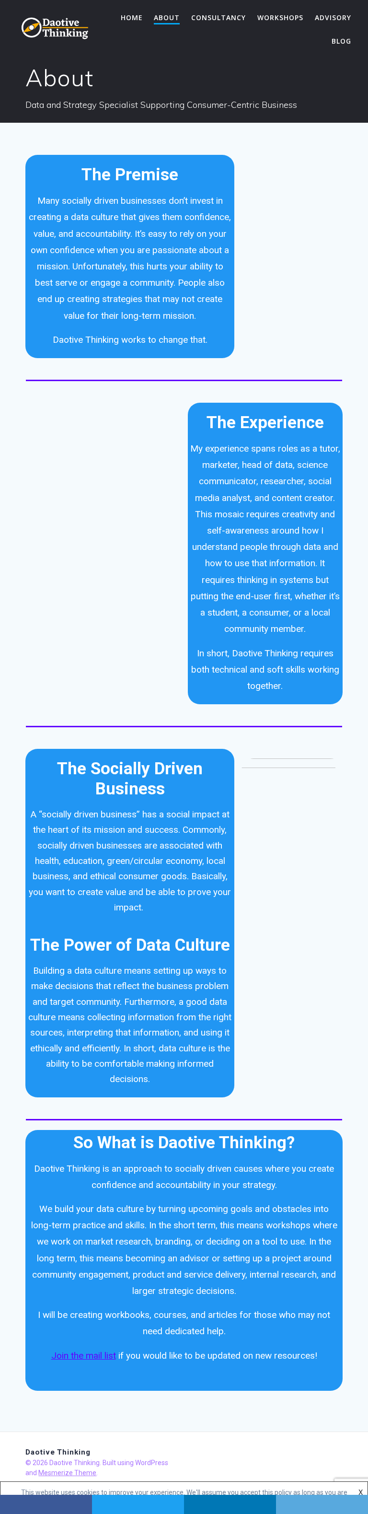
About (167, 17)
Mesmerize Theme (67, 1473)
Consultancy (218, 17)
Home (132, 17)
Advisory (333, 17)
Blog (341, 41)
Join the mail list (83, 1355)
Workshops (280, 17)
